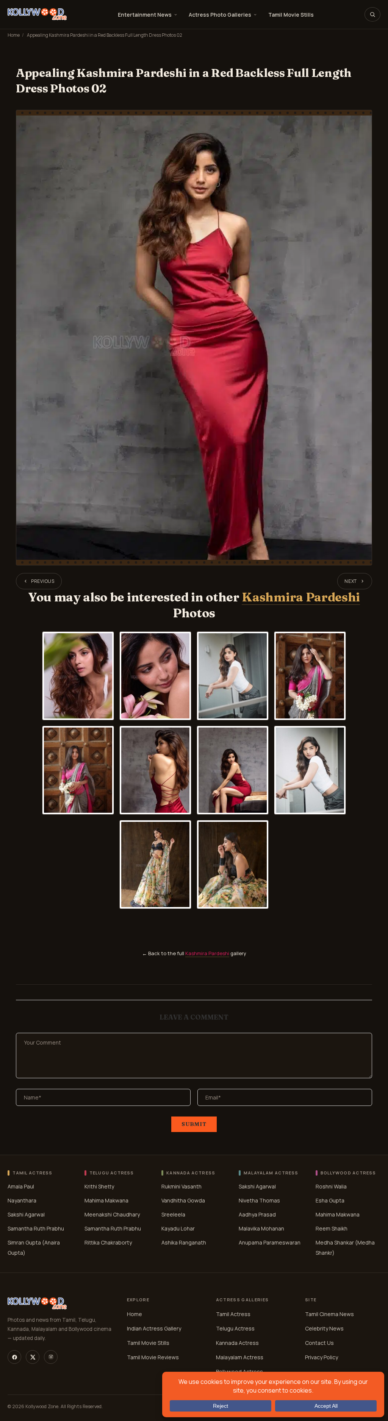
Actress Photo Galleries (220, 14)
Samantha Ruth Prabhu (36, 1228)
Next (350, 581)
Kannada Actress (237, 1342)
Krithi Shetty (99, 1186)
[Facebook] (14, 1357)
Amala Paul (21, 1186)
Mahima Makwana (106, 1200)
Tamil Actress (233, 1314)
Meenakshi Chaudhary (112, 1214)
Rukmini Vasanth (181, 1186)
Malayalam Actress (239, 1357)
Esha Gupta (330, 1200)
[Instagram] (51, 1357)
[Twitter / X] (32, 1357)
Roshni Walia (331, 1186)
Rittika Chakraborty (108, 1242)
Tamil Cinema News (329, 1314)
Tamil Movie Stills (291, 14)
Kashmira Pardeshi (301, 597)
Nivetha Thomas (259, 1200)
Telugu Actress (235, 1328)
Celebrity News (324, 1328)
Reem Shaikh (331, 1228)
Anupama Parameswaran (269, 1242)
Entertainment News (145, 14)
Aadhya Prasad (257, 1214)
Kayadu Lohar (178, 1228)
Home (14, 35)
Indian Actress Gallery (154, 1328)
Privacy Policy (321, 1357)
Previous (43, 581)
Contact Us (319, 1342)
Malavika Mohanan (261, 1228)
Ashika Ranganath (183, 1242)
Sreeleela (173, 1214)
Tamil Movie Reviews (153, 1357)
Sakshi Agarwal (26, 1214)
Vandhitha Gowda (183, 1200)
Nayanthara (22, 1200)
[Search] (372, 14)
